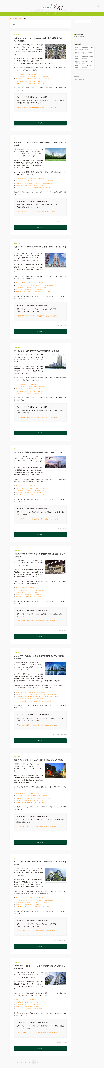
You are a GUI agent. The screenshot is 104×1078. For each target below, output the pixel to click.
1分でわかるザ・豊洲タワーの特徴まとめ (26, 384)
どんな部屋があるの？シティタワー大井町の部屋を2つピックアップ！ (33, 490)
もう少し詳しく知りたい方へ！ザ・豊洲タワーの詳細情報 (30, 386)
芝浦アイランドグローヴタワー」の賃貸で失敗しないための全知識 (37, 316)
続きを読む (40, 122)
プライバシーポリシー (79, 79)
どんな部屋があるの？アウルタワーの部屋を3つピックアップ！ (31, 592)
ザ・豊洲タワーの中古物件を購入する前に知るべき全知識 (36, 351)
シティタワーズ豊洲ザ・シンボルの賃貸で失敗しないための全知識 (37, 725)
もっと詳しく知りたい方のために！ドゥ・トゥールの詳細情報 (31, 1002)
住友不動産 (65, 528)
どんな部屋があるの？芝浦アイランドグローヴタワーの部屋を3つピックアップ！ (36, 287)
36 (21, 1062)
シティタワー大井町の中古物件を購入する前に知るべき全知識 (38, 452)
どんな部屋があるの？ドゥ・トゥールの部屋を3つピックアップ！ (32, 1004)
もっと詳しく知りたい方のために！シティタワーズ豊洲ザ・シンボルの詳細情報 (35, 694)
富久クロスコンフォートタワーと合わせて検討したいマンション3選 (32, 187)
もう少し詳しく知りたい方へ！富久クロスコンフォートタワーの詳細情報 (34, 181)
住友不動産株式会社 (63, 734)
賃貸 (55, 14)
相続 (48, 14)
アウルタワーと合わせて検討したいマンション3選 (28, 596)
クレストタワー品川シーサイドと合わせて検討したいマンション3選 (32, 906)
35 (18, 1062)
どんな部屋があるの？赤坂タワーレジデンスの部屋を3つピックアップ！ (33, 78)
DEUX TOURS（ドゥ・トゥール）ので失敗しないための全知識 (37, 1033)
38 (29, 1062)
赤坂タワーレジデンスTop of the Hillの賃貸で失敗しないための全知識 (36, 107)
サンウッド (65, 116)
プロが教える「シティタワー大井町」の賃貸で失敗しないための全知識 (38, 519)
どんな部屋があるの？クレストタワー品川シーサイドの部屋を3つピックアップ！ (36, 902)
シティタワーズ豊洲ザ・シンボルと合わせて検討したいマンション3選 (33, 701)
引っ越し (62, 14)
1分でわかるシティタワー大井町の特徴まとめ (27, 486)
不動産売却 (40, 14)
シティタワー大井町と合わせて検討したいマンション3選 (29, 494)
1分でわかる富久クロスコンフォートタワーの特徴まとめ (29, 178)
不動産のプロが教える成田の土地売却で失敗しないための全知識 (84, 53)
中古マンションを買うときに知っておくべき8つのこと (29, 81)
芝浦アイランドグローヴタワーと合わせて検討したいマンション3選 (32, 291)
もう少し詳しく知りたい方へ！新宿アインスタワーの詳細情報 (31, 795)
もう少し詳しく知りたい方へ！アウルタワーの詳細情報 (29, 590)
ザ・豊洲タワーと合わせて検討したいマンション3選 (28, 393)
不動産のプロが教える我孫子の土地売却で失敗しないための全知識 (84, 66)
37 (25, 1062)
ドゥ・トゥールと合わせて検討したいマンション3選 (28, 1008)
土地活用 (31, 14)
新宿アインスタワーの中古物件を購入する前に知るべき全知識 (38, 760)
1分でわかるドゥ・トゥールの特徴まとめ (26, 999)
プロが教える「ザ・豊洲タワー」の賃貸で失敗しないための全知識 (37, 417)
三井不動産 (65, 325)
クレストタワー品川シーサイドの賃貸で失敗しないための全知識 (36, 931)
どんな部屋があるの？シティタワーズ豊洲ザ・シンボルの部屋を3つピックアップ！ (36, 696)
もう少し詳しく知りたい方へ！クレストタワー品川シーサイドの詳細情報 (34, 900)
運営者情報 (76, 76)
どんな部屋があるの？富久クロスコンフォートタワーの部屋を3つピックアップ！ (36, 183)
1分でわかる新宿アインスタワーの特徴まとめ (27, 793)
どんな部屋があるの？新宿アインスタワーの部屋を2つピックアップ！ (33, 798)
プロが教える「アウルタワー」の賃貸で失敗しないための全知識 (36, 621)
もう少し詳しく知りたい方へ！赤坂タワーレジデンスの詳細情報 (31, 76)
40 (37, 1062)
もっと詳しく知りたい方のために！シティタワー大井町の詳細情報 (32, 488)
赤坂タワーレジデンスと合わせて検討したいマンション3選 (30, 83)
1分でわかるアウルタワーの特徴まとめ (25, 587)
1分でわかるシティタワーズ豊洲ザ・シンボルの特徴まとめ (30, 692)
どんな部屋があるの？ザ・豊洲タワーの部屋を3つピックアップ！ (32, 388)
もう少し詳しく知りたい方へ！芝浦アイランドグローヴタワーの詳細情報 (34, 285)
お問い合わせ (72, 14)
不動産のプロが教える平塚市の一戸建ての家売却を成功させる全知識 (84, 62)
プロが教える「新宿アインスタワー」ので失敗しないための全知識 (38, 826)
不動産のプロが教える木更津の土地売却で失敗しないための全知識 (84, 57)
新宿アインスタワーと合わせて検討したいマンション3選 (29, 802)
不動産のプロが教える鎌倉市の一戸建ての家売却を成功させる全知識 (84, 48)
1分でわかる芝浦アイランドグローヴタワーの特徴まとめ (29, 282)
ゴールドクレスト (63, 630)
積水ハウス (65, 221)
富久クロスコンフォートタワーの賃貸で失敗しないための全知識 (36, 211)
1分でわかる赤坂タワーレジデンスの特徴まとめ (27, 74)
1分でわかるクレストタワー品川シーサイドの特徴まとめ (29, 897)
